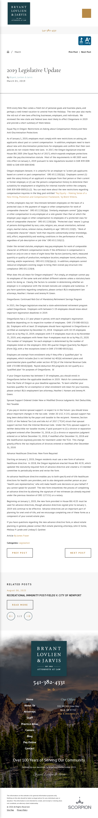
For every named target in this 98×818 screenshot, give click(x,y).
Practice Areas (29, 724)
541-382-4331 (49, 30)
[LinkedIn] (49, 689)
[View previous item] (11, 616)
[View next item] (28, 616)
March (18, 51)
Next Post (78, 552)
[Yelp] (53, 689)
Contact (29, 748)
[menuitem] (29, 699)
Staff (30, 717)
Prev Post (19, 552)
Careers (29, 730)
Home (29, 699)
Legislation (24, 542)
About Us (29, 705)
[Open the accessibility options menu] (5, 812)
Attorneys (30, 711)
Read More (20, 604)
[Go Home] (9, 52)
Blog (30, 736)
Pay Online (29, 742)
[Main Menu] (86, 13)
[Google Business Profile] (44, 689)
